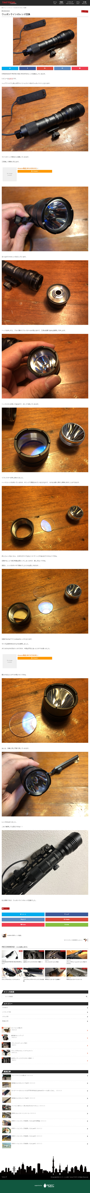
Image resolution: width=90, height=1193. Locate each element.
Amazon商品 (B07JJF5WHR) (27, 655)
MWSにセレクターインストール (24, 1113)
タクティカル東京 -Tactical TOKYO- (69, 1177)
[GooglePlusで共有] (45, 68)
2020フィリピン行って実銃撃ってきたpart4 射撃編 (29, 1121)
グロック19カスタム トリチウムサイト (22, 1050)
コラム (78, 2)
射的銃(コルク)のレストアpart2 (23, 1083)
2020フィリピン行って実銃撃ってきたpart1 (27, 1143)
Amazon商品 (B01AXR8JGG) (27, 168)
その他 (84, 2)
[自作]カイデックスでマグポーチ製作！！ (22, 1058)
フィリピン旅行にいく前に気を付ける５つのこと (28, 1105)
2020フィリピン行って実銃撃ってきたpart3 (27, 1128)
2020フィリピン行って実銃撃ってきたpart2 (27, 1136)
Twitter (3, 1177)
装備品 (61, 2)
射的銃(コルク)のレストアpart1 (23, 1098)
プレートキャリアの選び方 (22, 1075)
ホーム (55, 2)
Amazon (35, 171)
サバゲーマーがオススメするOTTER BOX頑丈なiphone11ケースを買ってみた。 (37, 1090)
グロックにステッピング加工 (19, 1043)
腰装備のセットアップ (17, 1035)
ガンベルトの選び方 (16, 1028)
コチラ (11, 78)
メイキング (70, 2)
